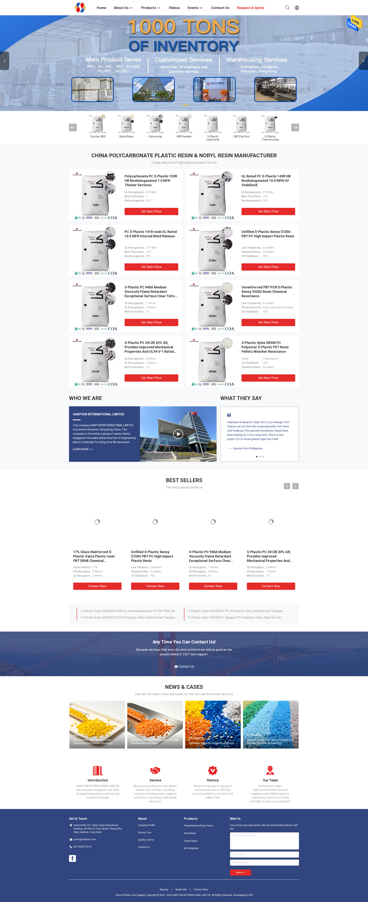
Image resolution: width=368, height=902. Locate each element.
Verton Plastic (126, 136)
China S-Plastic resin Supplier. (130, 895)
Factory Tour (144, 832)
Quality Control (146, 839)
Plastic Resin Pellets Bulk (98, 138)
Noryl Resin (190, 833)
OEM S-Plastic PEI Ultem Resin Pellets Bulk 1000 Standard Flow (266, 556)
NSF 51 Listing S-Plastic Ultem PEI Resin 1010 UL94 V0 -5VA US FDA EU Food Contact (213, 556)
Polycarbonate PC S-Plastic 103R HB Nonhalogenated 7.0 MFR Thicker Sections (151, 180)
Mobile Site (181, 889)
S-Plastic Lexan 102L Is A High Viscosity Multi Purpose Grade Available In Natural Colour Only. (236, 617)
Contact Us (144, 847)
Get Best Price (151, 211)
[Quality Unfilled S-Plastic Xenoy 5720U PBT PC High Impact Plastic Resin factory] (213, 250)
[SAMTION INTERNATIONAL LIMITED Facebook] (72, 858)
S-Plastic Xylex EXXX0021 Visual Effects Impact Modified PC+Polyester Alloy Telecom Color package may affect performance (129, 617)
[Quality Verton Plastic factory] (126, 123)
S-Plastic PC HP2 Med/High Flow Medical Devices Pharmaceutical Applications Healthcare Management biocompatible (96, 560)
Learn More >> (83, 449)
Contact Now (97, 586)
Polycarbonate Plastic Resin (198, 825)
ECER (250, 895)
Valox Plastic (191, 841)
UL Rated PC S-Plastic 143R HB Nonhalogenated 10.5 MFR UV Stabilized (266, 180)
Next (363, 61)
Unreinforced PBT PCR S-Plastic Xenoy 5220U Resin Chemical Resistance (267, 291)
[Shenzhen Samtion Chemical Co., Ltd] (178, 434)
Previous (4, 61)
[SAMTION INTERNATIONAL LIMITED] (80, 7)
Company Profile (146, 825)
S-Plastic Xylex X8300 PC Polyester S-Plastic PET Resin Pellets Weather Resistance (265, 347)
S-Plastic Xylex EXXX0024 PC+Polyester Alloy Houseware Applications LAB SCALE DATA (236, 611)
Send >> (240, 872)
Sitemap (164, 889)
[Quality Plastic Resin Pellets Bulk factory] (97, 123)
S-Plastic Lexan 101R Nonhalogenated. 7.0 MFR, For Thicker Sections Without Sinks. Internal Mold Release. (129, 611)
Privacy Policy (201, 889)
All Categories (191, 848)
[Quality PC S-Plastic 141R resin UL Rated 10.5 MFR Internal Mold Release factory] (96, 250)
